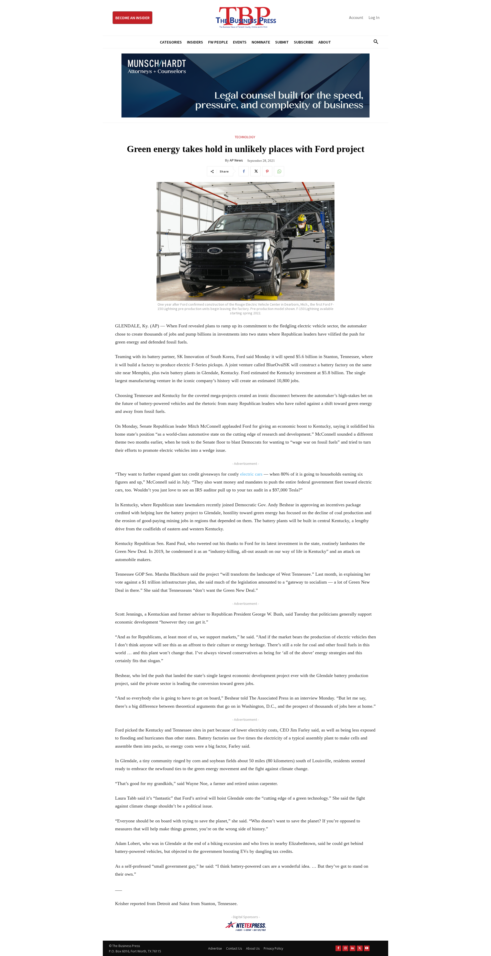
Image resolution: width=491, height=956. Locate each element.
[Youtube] (367, 948)
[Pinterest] (267, 171)
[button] (374, 42)
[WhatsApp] (279, 171)
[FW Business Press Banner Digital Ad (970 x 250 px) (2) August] (245, 85)
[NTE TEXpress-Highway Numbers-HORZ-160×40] (245, 926)
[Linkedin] (352, 948)
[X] (255, 171)
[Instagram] (345, 948)
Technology (245, 137)
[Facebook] (244, 171)
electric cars (251, 474)
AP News (236, 160)
